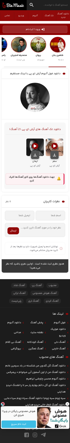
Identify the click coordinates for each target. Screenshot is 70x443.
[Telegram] (43, 435)
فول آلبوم (60, 323)
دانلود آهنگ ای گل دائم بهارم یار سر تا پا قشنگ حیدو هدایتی (36, 388)
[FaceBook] (26, 435)
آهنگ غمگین (35, 349)
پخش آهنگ (36, 323)
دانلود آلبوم (14, 323)
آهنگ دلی (60, 342)
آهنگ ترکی (19, 293)
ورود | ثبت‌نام (33, 29)
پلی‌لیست (16, 301)
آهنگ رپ (37, 285)
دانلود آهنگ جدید (63, 15)
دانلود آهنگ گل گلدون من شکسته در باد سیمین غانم (35, 366)
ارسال (13, 231)
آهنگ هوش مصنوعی (44, 293)
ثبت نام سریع (18, 424)
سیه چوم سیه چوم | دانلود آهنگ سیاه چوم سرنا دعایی (35, 398)
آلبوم (35, 15)
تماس (7, 15)
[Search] (31, 5)
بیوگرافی (16, 349)
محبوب (53, 285)
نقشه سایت (36, 332)
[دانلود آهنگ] (54, 155)
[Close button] (67, 404)
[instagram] (35, 435)
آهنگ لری (33, 301)
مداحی (17, 332)
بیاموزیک (13, 5)
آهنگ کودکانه (35, 342)
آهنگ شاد (19, 285)
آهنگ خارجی (59, 349)
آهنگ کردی (52, 301)
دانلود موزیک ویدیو (58, 332)
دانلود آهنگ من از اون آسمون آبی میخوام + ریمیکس (36, 372)
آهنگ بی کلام (13, 342)
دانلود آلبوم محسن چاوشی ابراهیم (46, 379)
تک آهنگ (49, 15)
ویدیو (21, 15)
